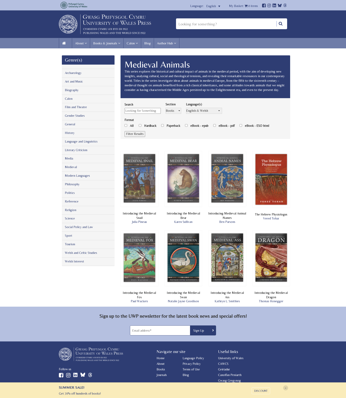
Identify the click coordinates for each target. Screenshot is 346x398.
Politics (70, 193)
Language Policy (193, 358)
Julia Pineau (139, 222)
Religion (70, 210)
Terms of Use (191, 369)
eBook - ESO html (257, 126)
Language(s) (194, 104)
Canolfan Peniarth (229, 375)
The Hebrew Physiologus (271, 214)
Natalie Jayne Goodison (183, 301)
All (132, 126)
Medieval (71, 167)
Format (129, 120)
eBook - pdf (227, 126)
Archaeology (73, 73)
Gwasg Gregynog (229, 380)
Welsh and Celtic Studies (81, 253)
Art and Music (74, 81)
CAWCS (223, 364)
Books (161, 369)
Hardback (150, 126)
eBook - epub (199, 126)
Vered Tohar (271, 218)
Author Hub (165, 43)
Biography (71, 90)
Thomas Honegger (271, 301)
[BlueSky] (280, 6)
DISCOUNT (261, 390)
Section (171, 104)
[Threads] (285, 6)
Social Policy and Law (79, 227)
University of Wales (230, 358)
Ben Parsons (227, 222)
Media (69, 158)
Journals (162, 375)
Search (129, 104)
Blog (147, 43)
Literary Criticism (76, 150)
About (79, 43)
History (69, 133)
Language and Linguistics (81, 141)
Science (70, 218)
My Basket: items (243, 6)
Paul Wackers (139, 301)
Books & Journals (105, 43)
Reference (71, 201)
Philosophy (72, 184)
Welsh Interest (74, 261)
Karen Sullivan (183, 222)
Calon (131, 43)
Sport (68, 235)
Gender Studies (75, 116)
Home (161, 358)
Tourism (70, 244)
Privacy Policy (192, 364)
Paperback (173, 126)
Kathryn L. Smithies (227, 301)
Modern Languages (77, 176)
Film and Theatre (76, 107)
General (70, 124)
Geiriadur (224, 369)
